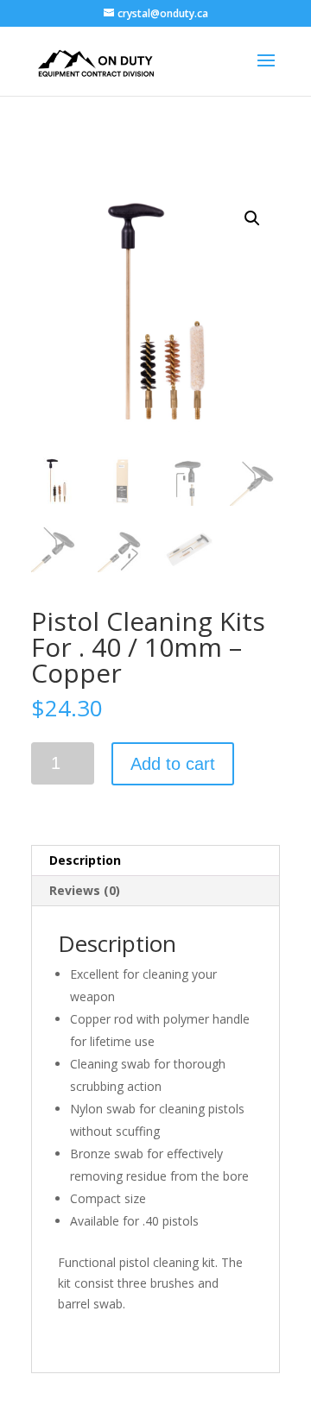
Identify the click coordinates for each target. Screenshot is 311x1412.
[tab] (155, 861)
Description (85, 860)
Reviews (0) (84, 890)
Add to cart (172, 763)
